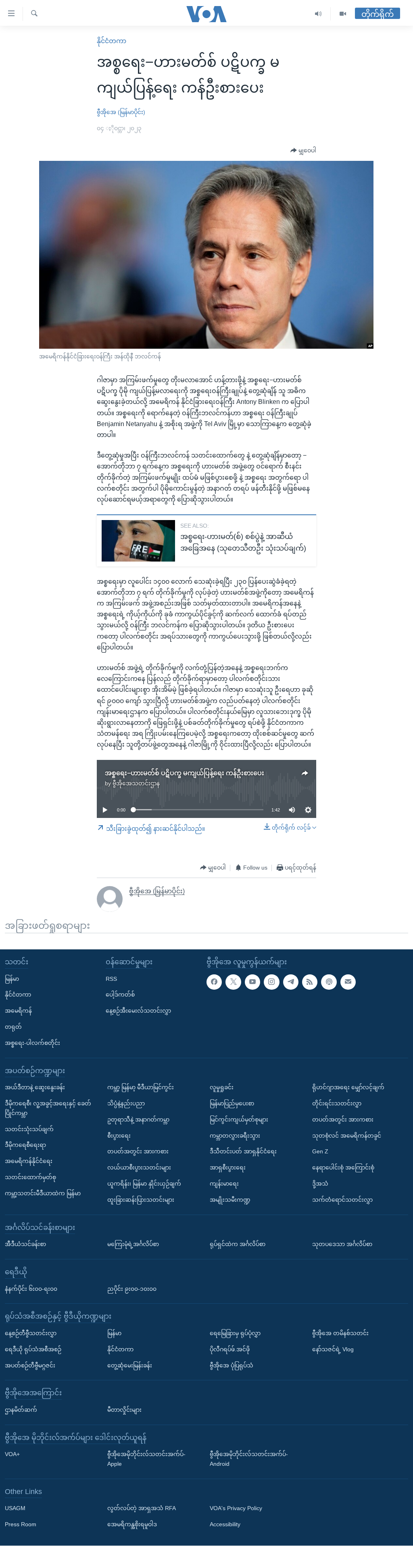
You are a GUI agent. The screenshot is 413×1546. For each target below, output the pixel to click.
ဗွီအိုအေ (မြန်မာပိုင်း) (121, 112)
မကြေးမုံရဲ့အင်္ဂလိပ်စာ (133, 1244)
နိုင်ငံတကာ (111, 40)
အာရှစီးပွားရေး (228, 1168)
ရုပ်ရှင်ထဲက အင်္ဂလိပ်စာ (237, 1244)
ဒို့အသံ (320, 1183)
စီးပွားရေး (119, 1135)
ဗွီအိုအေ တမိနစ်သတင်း (340, 1333)
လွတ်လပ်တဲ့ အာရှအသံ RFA (141, 1508)
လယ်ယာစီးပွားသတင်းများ (139, 1168)
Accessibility (225, 1524)
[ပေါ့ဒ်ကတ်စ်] (328, 982)
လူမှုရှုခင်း (222, 1087)
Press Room (20, 1524)
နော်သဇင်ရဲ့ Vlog (333, 1349)
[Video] (343, 14)
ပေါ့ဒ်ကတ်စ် (120, 995)
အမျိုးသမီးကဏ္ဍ (230, 1199)
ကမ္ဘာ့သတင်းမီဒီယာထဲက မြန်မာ (43, 1193)
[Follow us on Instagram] (271, 982)
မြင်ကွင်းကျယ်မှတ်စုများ (239, 1119)
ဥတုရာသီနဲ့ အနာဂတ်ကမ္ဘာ (138, 1119)
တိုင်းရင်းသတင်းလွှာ (336, 1103)
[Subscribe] (348, 982)
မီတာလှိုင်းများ (124, 1410)
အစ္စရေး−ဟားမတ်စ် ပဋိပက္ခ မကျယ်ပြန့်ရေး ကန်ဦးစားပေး (184, 773)
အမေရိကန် (18, 1011)
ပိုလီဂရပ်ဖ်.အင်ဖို (230, 1349)
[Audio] (318, 14)
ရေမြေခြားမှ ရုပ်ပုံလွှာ (235, 1333)
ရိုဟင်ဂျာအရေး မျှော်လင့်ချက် (348, 1087)
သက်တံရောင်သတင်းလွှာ (342, 1199)
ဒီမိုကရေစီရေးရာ (25, 1145)
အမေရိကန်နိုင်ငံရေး (28, 1161)
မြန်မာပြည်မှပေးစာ (232, 1103)
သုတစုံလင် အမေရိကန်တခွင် (346, 1135)
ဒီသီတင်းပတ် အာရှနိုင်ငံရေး (243, 1152)
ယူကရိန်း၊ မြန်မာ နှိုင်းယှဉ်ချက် (144, 1183)
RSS (111, 979)
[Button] (303, 150)
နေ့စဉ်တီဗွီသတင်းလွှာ (30, 1333)
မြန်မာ (12, 979)
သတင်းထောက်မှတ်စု (30, 1177)
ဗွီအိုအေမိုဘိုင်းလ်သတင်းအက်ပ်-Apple (146, 1459)
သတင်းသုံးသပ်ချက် (29, 1129)
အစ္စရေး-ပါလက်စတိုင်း (32, 1043)
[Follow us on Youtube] (252, 982)
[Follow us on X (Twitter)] (233, 982)
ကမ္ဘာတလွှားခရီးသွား (235, 1135)
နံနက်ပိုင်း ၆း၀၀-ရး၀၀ (31, 1289)
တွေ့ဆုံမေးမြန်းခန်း (129, 1365)
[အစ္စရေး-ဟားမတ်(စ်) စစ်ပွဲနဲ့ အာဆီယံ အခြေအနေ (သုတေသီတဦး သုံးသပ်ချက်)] (138, 541)
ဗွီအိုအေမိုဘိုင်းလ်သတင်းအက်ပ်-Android (249, 1459)
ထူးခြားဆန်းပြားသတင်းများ (140, 1199)
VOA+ (12, 1454)
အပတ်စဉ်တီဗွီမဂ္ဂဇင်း (30, 1365)
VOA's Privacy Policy (236, 1508)
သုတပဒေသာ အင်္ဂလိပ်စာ (342, 1244)
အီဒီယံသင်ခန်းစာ (25, 1244)
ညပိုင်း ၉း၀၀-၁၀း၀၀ (131, 1289)
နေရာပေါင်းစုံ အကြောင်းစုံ (343, 1168)
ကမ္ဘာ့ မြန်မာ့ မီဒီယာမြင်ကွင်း (140, 1087)
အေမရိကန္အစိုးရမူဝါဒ (132, 1524)
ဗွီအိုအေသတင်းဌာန (136, 783)
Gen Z (320, 1152)
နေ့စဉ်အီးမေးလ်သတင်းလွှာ (138, 1011)
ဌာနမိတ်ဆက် (21, 1410)
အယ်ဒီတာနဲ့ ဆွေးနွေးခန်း (35, 1087)
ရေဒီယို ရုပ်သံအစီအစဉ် (33, 1349)
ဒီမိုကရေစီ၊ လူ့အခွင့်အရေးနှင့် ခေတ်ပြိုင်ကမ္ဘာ (48, 1108)
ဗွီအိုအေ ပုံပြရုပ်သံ (231, 1365)
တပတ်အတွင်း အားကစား (138, 1152)
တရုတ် (13, 1027)
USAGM (15, 1508)
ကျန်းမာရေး (224, 1183)
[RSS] (309, 982)
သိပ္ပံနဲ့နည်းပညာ (126, 1103)
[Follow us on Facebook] (214, 982)
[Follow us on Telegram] (290, 982)
